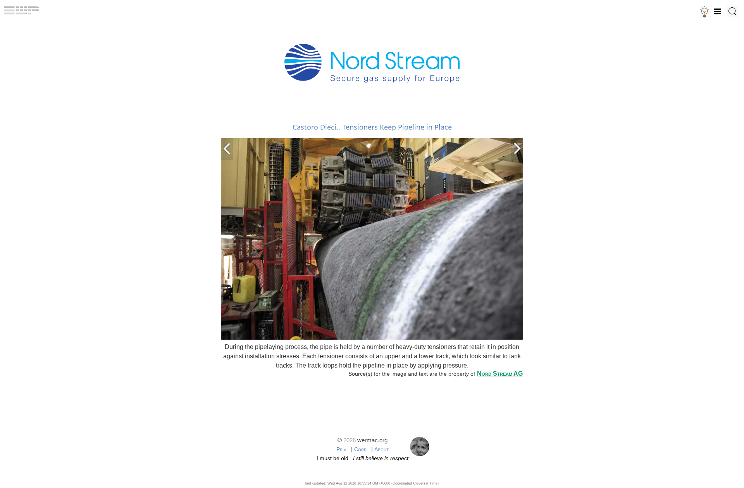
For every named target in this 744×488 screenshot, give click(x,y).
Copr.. (362, 449)
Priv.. (343, 449)
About (381, 449)
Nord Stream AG (500, 373)
